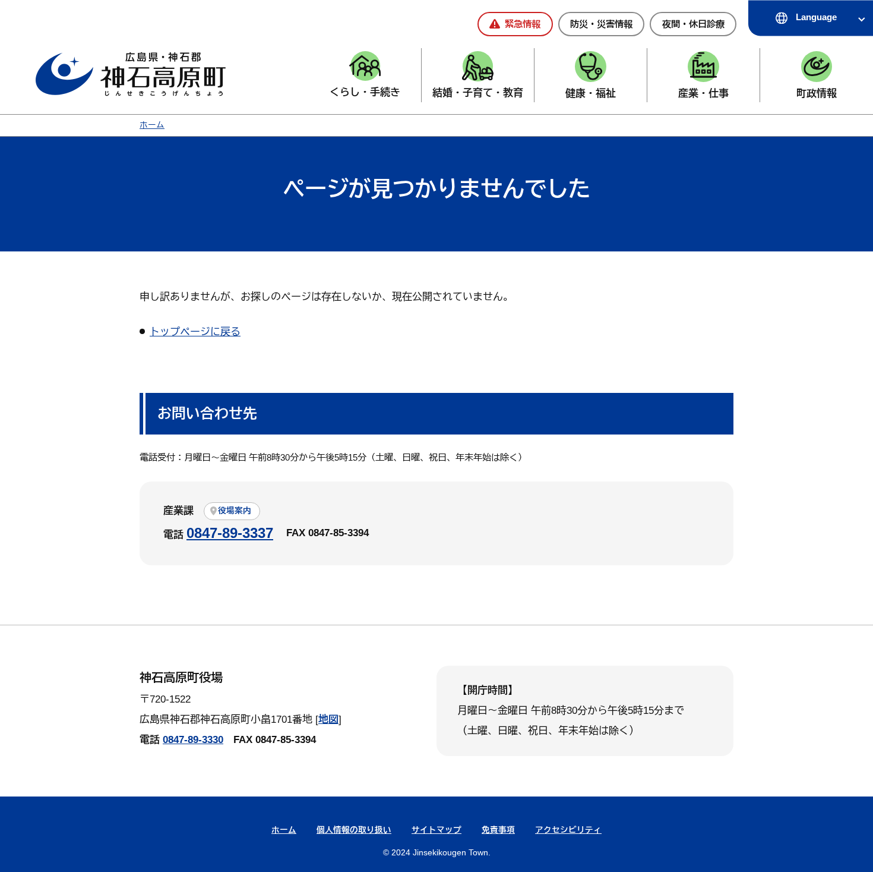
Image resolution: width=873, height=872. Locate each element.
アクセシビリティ (568, 830)
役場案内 (234, 510)
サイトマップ (436, 830)
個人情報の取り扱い (354, 830)
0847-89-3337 (229, 533)
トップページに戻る (195, 332)
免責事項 (498, 830)
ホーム (152, 125)
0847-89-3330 (193, 739)
